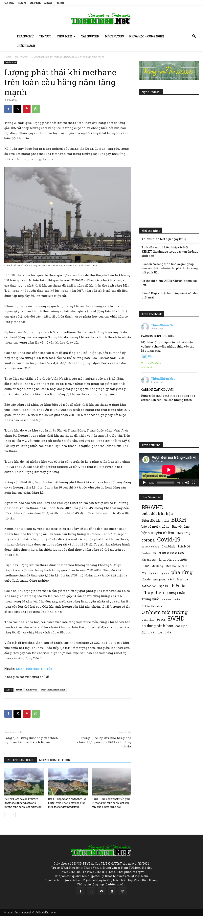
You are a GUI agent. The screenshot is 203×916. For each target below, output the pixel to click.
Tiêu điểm (64, 36)
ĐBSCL (161, 619)
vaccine (166, 599)
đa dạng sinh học (157, 626)
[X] (17, 109)
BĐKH (19, 689)
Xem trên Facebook (151, 363)
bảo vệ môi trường (155, 526)
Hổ (154, 553)
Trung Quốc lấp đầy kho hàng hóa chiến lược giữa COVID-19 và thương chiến (104, 742)
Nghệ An (153, 573)
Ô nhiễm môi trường (165, 612)
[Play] (144, 483)
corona (148, 540)
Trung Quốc (176, 593)
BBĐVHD (152, 507)
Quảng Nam (159, 579)
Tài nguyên (90, 36)
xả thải (176, 599)
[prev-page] (6, 814)
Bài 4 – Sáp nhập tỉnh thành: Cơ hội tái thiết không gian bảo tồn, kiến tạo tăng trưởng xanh (67, 803)
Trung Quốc (151, 599)
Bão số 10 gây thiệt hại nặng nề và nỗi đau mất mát (170, 295)
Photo (152, 356)
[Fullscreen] (193, 483)
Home (7, 56)
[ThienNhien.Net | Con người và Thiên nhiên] (101, 19)
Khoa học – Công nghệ (146, 36)
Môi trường (114, 36)
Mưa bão (171, 566)
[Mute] (187, 483)
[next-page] (13, 814)
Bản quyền (35, 2)
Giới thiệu (9, 2)
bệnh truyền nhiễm (158, 533)
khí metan (31, 689)
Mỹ (144, 573)
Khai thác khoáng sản (171, 552)
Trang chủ (25, 36)
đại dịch (181, 626)
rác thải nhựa (178, 579)
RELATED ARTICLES (20, 760)
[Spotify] (112, 891)
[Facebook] (8, 109)
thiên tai (178, 586)
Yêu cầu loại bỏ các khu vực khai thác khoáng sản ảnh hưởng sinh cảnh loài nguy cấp (23, 803)
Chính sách (26, 46)
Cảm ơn (22, 2)
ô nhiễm (148, 619)
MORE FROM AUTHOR (54, 760)
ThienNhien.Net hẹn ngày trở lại (165, 239)
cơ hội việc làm (150, 546)
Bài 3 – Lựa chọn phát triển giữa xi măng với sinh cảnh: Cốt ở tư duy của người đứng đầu (111, 803)
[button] (194, 37)
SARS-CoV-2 (149, 586)
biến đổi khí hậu (157, 513)
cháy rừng (183, 533)
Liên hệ (48, 2)
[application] (169, 469)
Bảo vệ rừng (181, 526)
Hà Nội (184, 546)
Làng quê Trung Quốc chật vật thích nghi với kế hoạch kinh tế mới (31, 740)
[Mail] (101, 891)
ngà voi (165, 573)
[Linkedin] (91, 891)
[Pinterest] (27, 109)
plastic (146, 579)
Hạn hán (146, 552)
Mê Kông (157, 566)
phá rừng (181, 572)
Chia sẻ (148, 367)
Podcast (60, 2)
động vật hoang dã (156, 632)
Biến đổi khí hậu (155, 520)
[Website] (122, 891)
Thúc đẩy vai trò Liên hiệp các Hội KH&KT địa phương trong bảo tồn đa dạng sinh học (170, 251)
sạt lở (163, 586)
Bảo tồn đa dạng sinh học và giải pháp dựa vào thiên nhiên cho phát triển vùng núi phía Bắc (170, 268)
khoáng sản (149, 559)
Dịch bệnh (168, 546)
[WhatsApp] (36, 109)
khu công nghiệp (173, 559)
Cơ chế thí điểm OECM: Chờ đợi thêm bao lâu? (169, 283)
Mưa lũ (182, 566)
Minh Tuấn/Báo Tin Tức (34, 669)
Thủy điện (153, 592)
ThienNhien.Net (163, 325)
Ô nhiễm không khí (152, 605)
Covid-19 (169, 539)
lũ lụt (145, 566)
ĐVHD (176, 618)
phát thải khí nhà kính (53, 689)
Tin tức (45, 36)
